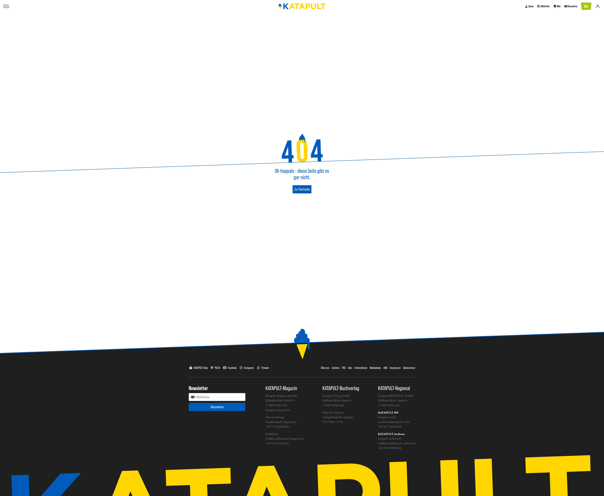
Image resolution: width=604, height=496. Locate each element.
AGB (385, 367)
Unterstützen (361, 367)
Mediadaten (375, 367)
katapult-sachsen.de (389, 439)
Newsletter (198, 388)
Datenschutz (409, 367)
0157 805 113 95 (332, 422)
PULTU (217, 367)
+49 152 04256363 (277, 443)
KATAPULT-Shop (201, 367)
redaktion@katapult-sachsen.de (396, 443)
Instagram (249, 367)
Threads (265, 367)
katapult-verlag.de (333, 413)
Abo (586, 6)
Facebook (232, 367)
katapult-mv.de (387, 417)
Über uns (325, 367)
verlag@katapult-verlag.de (337, 417)
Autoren (335, 367)
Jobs (350, 367)
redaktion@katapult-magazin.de (285, 439)
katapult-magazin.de (278, 410)
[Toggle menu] (6, 6)
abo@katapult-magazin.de (281, 422)
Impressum (395, 367)
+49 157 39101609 (389, 427)
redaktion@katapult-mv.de (394, 422)
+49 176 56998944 (277, 427)
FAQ (343, 367)
